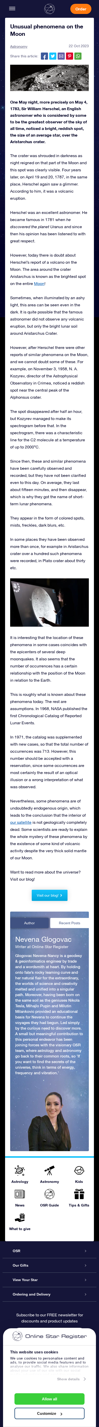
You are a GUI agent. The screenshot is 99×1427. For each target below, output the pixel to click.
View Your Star (25, 1280)
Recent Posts (69, 923)
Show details (68, 1379)
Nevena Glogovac (43, 939)
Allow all (49, 1399)
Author (29, 923)
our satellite (20, 822)
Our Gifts (20, 1265)
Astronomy (18, 46)
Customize (46, 1413)
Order (80, 8)
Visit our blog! (48, 895)
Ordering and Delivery (32, 1294)
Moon (39, 283)
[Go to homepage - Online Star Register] (49, 9)
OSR (16, 1251)
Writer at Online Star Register (41, 946)
